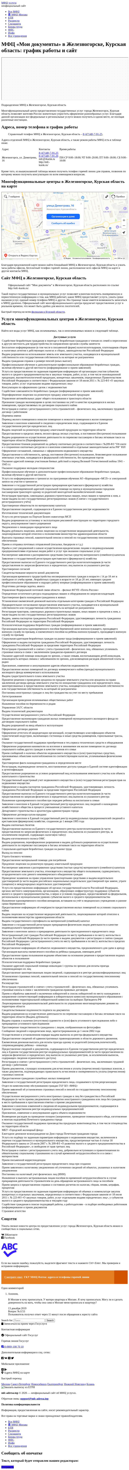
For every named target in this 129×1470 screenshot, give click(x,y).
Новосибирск (39, 1384)
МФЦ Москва (19, 14)
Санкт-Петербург (21, 1384)
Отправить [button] (7, 1467)
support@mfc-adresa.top (34, 1398)
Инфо (11, 32)
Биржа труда (15, 26)
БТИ (10, 17)
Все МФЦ (13, 11)
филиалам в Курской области (48, 311)
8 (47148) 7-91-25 (92, 134)
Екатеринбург (55, 1384)
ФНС (11, 29)
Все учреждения (17, 35)
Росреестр (13, 20)
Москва (5, 1384)
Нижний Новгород (75, 1384)
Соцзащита (14, 23)
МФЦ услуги (8, 2)
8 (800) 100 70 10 (14, 1346)
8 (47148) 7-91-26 (48, 156)
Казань (90, 1384)
